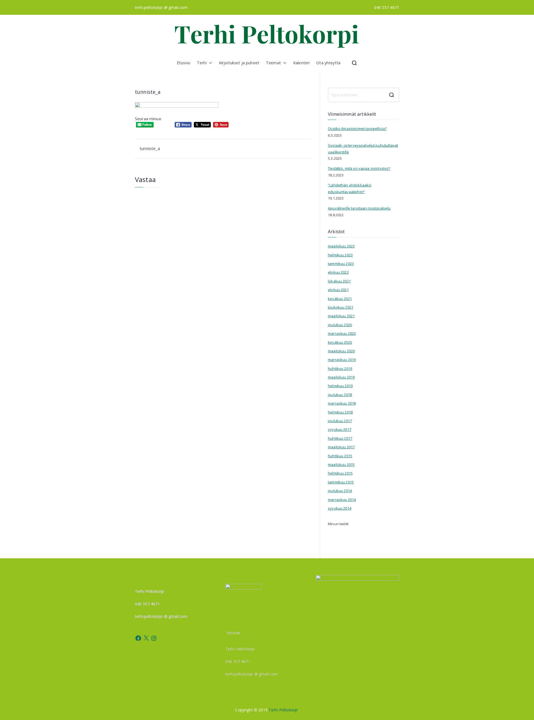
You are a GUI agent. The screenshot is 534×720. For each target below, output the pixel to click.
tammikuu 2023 (341, 263)
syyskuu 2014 (339, 508)
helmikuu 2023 (340, 254)
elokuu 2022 (338, 272)
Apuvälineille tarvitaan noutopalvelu (359, 208)
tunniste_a (150, 148)
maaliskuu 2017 (341, 446)
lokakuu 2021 (339, 281)
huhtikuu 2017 (340, 438)
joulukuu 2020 (340, 324)
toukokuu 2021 (340, 307)
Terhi (202, 62)
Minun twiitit (338, 523)
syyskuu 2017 (339, 429)
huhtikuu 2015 (340, 455)
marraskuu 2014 (342, 499)
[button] (209, 63)
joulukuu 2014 (340, 490)
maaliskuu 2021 (341, 315)
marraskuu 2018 (342, 403)
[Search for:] (363, 95)
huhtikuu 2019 (340, 368)
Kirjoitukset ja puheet (239, 62)
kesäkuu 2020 (340, 342)
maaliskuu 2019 (341, 377)
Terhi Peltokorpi (283, 709)
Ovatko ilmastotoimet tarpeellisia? (357, 128)
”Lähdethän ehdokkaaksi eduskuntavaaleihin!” (349, 188)
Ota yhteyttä (328, 62)
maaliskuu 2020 (341, 350)
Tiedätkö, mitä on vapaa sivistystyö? (359, 168)
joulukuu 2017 (340, 420)
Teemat (273, 62)
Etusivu (183, 62)
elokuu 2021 (338, 289)
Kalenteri (301, 62)
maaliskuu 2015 (341, 464)
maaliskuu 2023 (341, 246)
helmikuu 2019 (340, 385)
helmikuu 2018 (340, 412)
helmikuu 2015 (340, 473)
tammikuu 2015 (341, 482)
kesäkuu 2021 (340, 298)
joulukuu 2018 (340, 394)
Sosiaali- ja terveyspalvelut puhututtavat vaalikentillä (363, 148)
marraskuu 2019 (342, 359)
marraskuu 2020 (342, 333)
